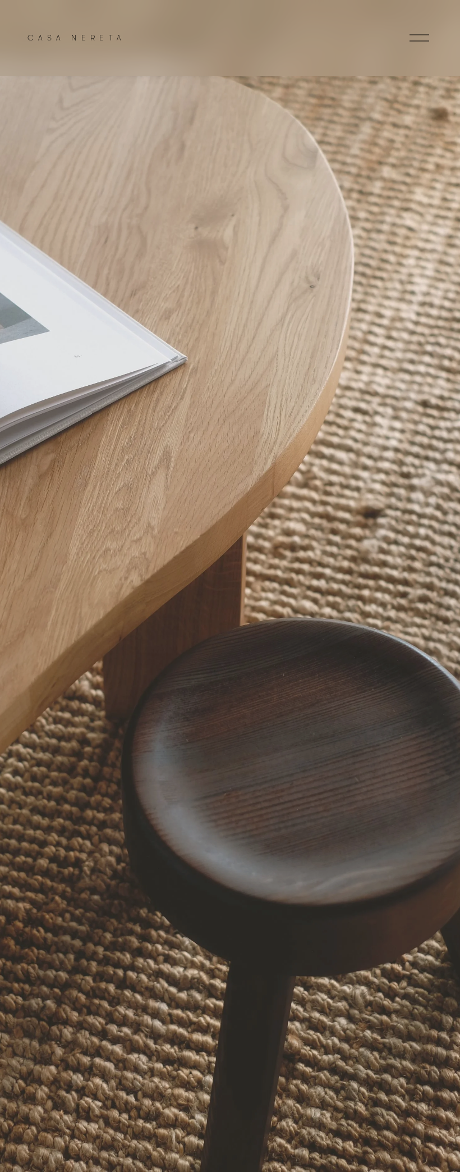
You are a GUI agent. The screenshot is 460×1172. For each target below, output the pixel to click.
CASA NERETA (76, 38)
